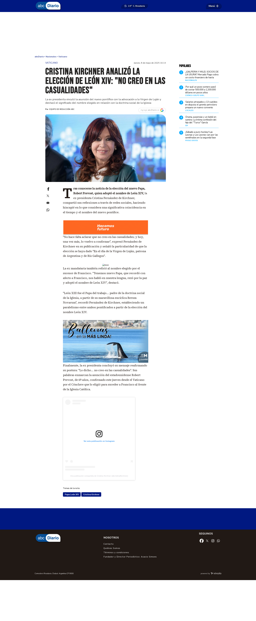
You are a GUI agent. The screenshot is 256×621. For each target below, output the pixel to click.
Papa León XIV (72, 494)
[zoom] (105, 148)
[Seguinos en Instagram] (212, 540)
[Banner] (105, 234)
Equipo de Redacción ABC (61, 109)
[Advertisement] (128, 33)
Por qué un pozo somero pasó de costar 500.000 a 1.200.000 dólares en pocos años (200, 89)
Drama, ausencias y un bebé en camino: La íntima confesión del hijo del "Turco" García (200, 119)
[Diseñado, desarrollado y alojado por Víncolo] (216, 574)
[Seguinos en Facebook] (201, 540)
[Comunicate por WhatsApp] (218, 540)
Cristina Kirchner (91, 494)
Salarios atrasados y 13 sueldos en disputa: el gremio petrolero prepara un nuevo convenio (201, 104)
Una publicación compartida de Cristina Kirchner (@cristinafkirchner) (99, 476)
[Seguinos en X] (207, 540)
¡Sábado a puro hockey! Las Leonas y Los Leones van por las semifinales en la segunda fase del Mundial (201, 136)
